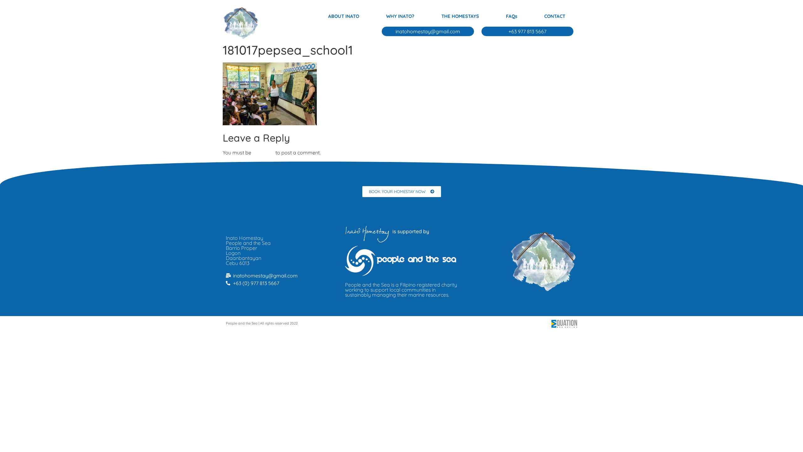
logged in (263, 152)
